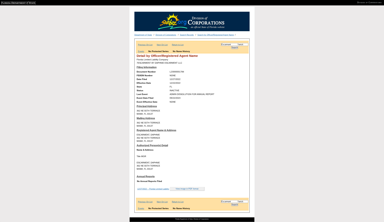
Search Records (187, 35)
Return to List (178, 45)
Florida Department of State (13, 2)
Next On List (162, 45)
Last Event (142, 94)
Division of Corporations (166, 35)
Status (140, 90)
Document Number (146, 71)
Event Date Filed (145, 98)
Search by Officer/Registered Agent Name (215, 35)
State (139, 87)
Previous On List (145, 45)
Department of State (143, 35)
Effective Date (144, 83)
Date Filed (142, 79)
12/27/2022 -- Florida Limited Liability (153, 189)
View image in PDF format (187, 189)
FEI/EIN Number (145, 75)
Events (141, 51)
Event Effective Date (147, 102)
